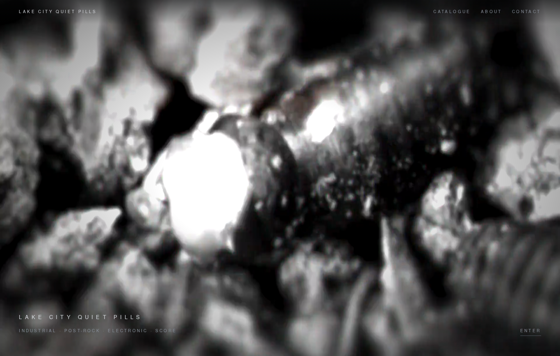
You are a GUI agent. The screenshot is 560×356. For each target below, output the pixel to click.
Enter (530, 330)
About (491, 11)
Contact (526, 11)
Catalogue (452, 11)
